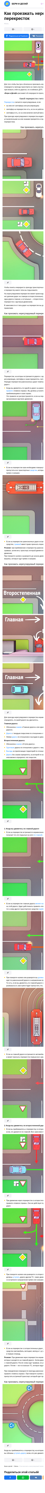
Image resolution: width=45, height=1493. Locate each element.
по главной (38, 835)
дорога (14, 737)
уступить (16, 1277)
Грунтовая (10, 747)
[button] (13, 29)
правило (9, 391)
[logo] (16, 4)
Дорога (9, 733)
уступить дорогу (20, 1453)
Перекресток (9, 102)
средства (33, 470)
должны (41, 977)
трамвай (17, 544)
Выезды (9, 751)
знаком (19, 727)
